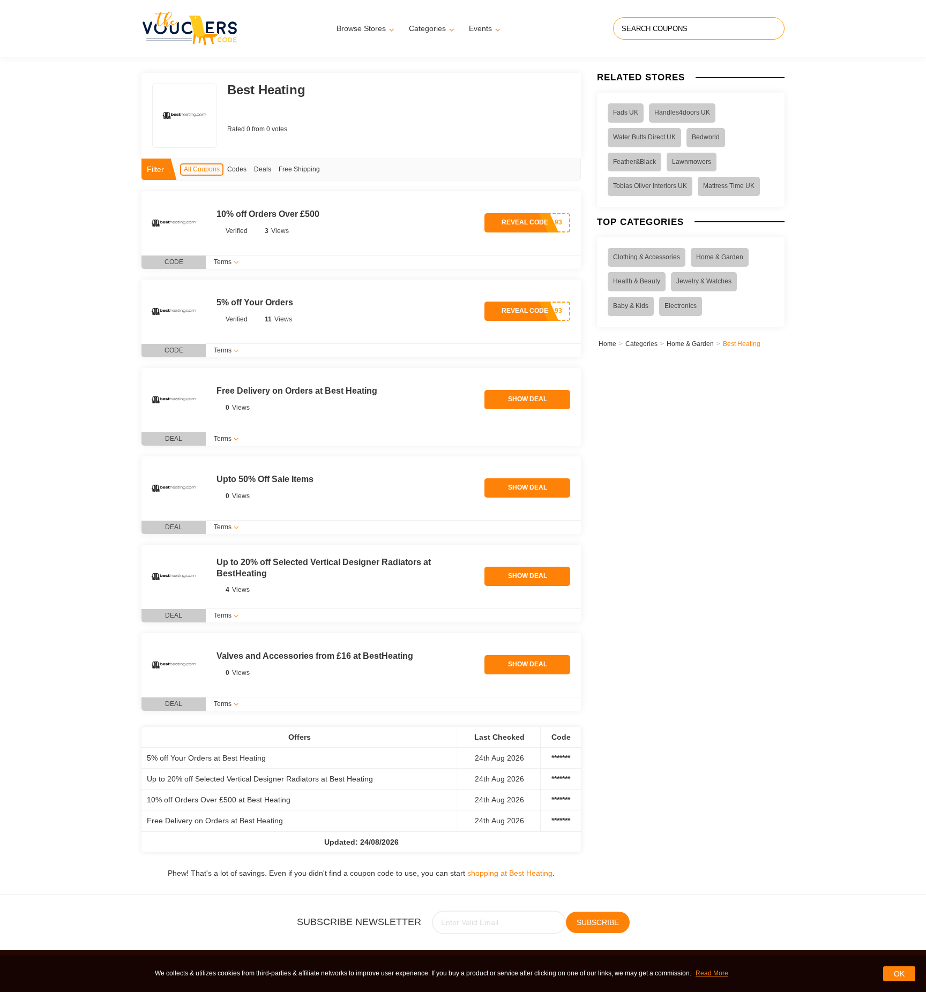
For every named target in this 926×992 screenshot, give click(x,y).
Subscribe (598, 922)
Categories (427, 28)
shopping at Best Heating (509, 873)
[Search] (775, 28)
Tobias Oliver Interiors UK (650, 186)
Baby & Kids (630, 306)
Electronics (680, 306)
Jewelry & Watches (703, 281)
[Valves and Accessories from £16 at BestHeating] (173, 665)
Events (480, 28)
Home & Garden (719, 257)
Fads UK (625, 112)
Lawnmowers (691, 162)
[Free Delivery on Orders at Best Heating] (173, 400)
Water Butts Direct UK (644, 137)
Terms (223, 262)
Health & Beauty (636, 281)
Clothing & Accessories (646, 257)
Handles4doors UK (682, 112)
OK (899, 974)
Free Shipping (299, 169)
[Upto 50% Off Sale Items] (173, 488)
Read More (712, 973)
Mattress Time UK (729, 186)
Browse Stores (361, 28)
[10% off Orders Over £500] (173, 223)
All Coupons (202, 169)
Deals (262, 169)
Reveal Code (525, 222)
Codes (237, 169)
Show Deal (527, 399)
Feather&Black (634, 162)
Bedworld (706, 137)
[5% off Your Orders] (173, 312)
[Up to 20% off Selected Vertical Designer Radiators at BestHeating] (173, 577)
